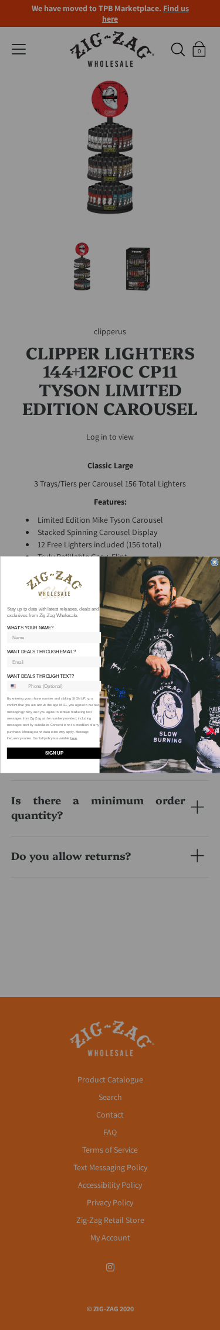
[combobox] (16, 686)
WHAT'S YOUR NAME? (29, 627)
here (73, 739)
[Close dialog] (214, 562)
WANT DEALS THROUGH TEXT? (39, 676)
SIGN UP (54, 753)
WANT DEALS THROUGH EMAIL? (40, 652)
